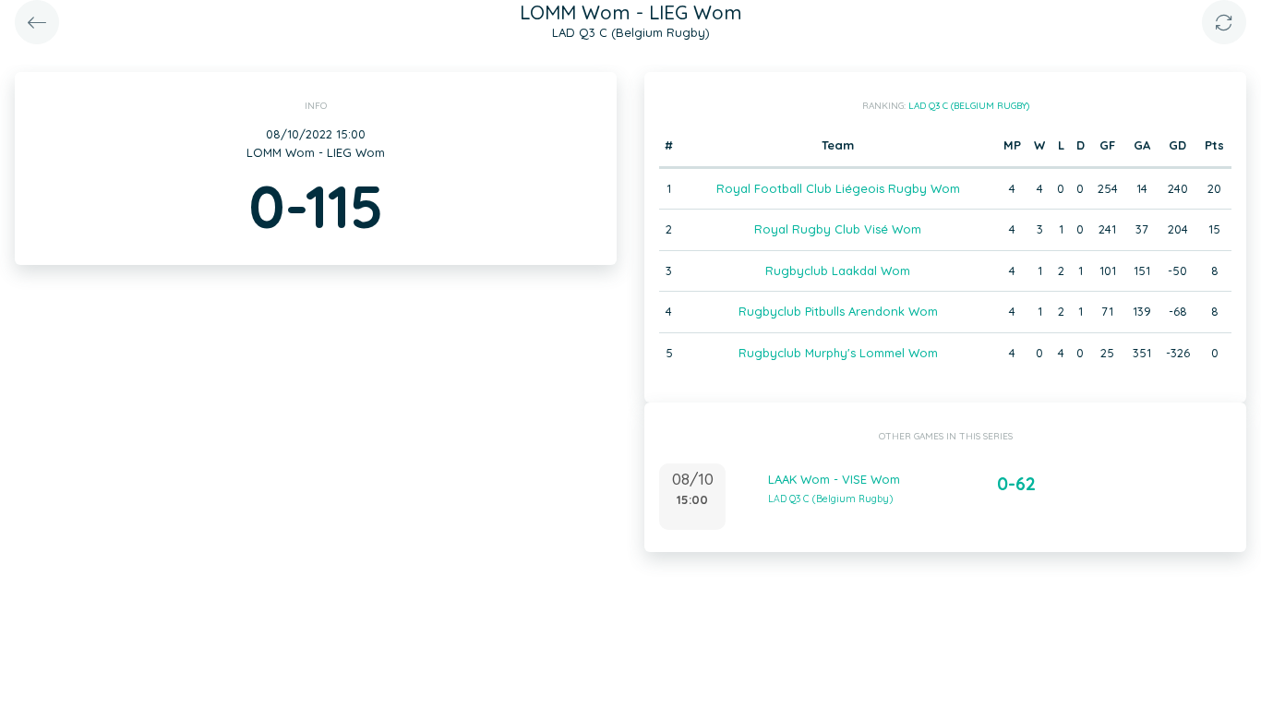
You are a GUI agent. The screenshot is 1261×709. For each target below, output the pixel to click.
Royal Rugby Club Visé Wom (837, 229)
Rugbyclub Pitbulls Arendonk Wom (838, 311)
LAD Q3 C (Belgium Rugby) (968, 106)
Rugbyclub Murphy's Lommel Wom (838, 352)
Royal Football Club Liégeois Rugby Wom (838, 188)
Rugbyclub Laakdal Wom (837, 270)
